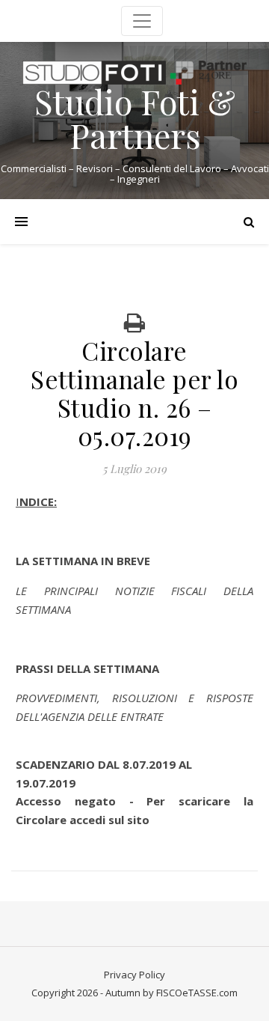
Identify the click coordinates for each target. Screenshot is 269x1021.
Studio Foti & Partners (134, 118)
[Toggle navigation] (142, 21)
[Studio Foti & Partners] (134, 73)
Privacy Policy (134, 974)
